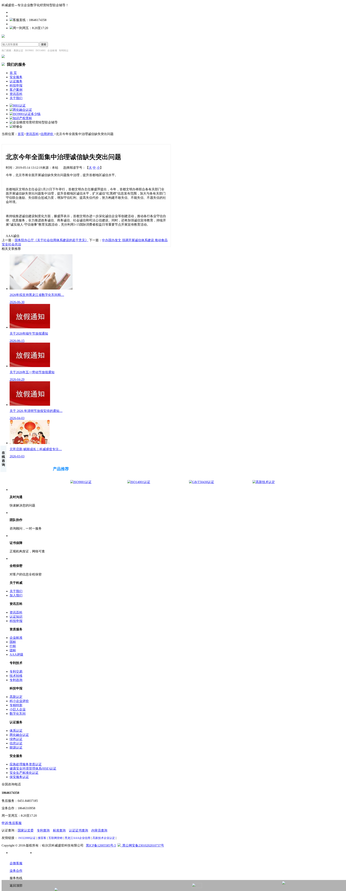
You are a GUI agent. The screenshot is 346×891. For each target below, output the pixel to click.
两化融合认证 (19, 735)
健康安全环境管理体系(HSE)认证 (33, 768)
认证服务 (16, 81)
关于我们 (16, 98)
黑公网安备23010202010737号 (142, 845)
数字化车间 (18, 713)
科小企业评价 (19, 701)
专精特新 (16, 705)
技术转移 (16, 675)
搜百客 (42, 838)
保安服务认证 (19, 777)
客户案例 (16, 89)
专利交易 (16, 671)
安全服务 (16, 77)
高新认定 (16, 696)
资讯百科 (16, 94)
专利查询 (43, 830)
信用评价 (47, 134)
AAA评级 (16, 654)
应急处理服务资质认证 (26, 764)
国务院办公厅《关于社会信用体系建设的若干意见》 (51, 240)
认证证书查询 (78, 830)
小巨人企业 (18, 709)
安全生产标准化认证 (24, 772)
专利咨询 (16, 680)
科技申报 (16, 85)
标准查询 (59, 830)
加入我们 (16, 595)
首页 (21, 134)
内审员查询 (99, 830)
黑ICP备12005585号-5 (101, 845)
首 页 (13, 73)
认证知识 (16, 616)
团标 (13, 650)
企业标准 (16, 637)
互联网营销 (55, 838)
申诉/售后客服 (12, 823)
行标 (13, 646)
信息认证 (16, 743)
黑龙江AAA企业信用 (77, 838)
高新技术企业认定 (104, 838)
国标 (13, 642)
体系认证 (16, 730)
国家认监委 (26, 830)
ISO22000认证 (27, 838)
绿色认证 (16, 739)
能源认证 (16, 747)
